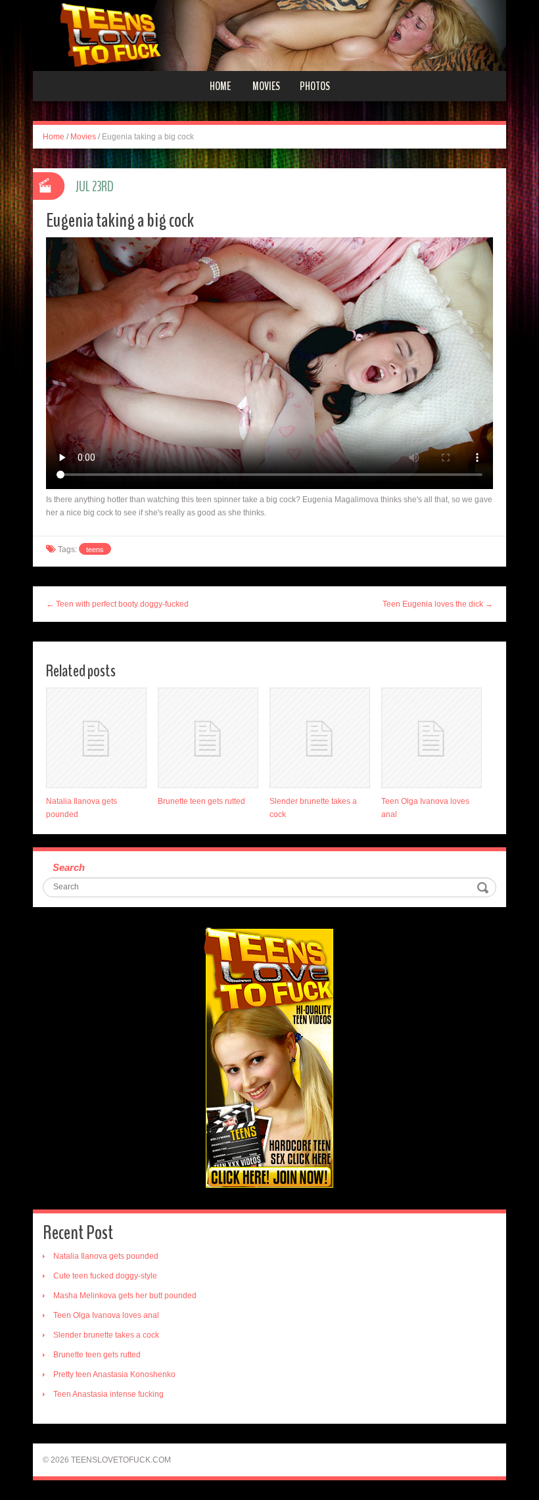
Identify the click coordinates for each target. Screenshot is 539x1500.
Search (69, 867)
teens (95, 549)
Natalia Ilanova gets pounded (105, 1256)
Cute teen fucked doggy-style (105, 1275)
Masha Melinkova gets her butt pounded (125, 1295)
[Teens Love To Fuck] (269, 34)
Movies (266, 86)
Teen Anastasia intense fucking (108, 1394)
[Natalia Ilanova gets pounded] (96, 738)
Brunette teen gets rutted (201, 801)
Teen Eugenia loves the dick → (438, 604)
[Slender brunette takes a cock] (320, 738)
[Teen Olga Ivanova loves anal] (431, 738)
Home (220, 86)
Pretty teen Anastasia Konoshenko (114, 1374)
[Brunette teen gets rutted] (208, 738)
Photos (315, 86)
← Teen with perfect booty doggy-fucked (117, 604)
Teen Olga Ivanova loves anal (106, 1315)
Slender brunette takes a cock (106, 1335)
